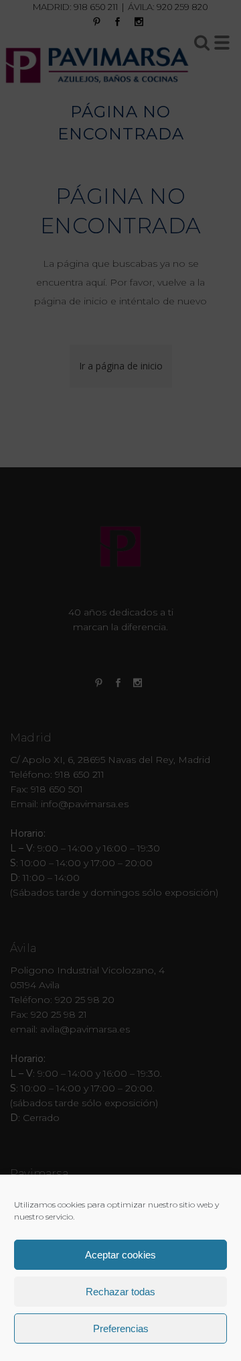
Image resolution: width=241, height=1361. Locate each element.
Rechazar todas (120, 1291)
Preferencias (121, 1328)
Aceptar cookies (120, 1254)
